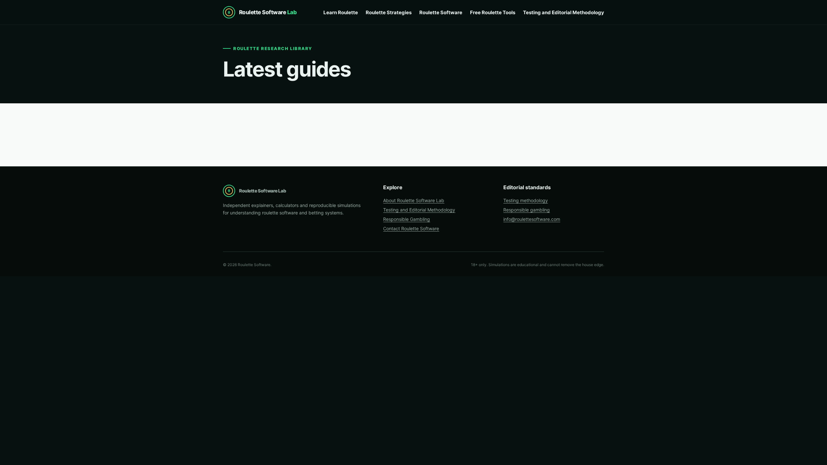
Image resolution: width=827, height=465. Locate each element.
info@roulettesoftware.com (531, 219)
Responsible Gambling (406, 219)
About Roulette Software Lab (413, 200)
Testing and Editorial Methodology (563, 12)
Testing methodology (525, 200)
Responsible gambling (526, 209)
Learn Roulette (340, 12)
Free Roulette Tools (492, 12)
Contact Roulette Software (411, 228)
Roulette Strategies (389, 12)
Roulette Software (440, 12)
